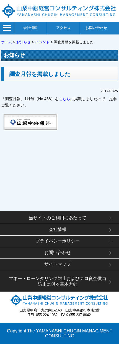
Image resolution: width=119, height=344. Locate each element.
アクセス (63, 28)
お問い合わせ (96, 28)
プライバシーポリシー (57, 241)
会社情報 (30, 28)
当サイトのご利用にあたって (57, 217)
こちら (64, 99)
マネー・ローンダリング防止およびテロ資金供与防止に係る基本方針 (57, 281)
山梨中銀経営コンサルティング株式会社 (59, 300)
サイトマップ (57, 264)
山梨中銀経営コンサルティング (59, 11)
